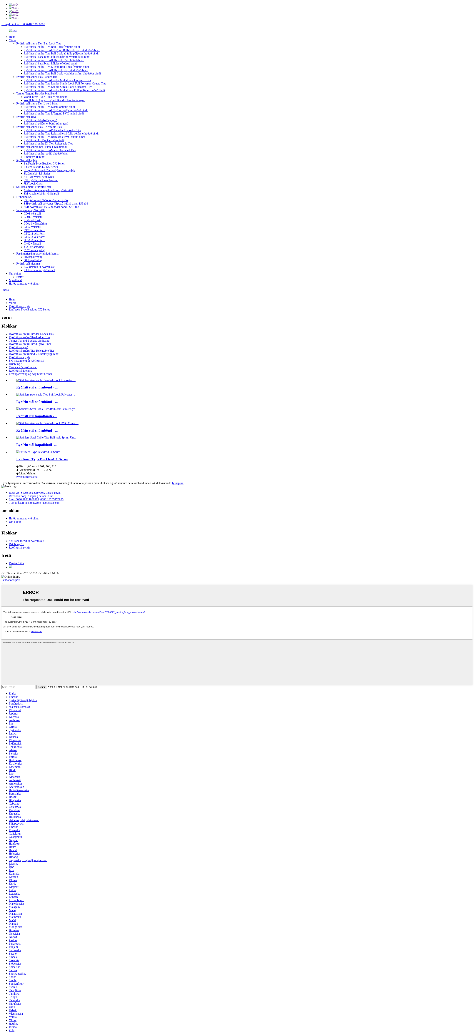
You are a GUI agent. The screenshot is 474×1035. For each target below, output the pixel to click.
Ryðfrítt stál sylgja (26, 160)
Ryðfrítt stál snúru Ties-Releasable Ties (39, 126)
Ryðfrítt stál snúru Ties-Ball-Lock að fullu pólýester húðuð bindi (61, 53)
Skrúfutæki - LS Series (37, 173)
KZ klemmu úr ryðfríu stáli (39, 266)
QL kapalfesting (33, 260)
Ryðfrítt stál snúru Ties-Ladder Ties (36, 76)
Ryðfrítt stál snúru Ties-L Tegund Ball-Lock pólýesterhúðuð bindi (62, 50)
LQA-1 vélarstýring (35, 223)
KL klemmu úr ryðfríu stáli (39, 270)
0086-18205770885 (52, 499)
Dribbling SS (24, 196)
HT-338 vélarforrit (34, 240)
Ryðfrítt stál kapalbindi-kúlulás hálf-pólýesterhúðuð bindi (57, 56)
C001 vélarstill (32, 213)
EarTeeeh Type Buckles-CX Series (44, 163)
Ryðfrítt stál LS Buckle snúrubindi (44, 140)
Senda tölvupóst (10, 580)
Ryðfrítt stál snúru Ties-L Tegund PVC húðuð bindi (54, 113)
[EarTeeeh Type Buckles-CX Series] (38, 451)
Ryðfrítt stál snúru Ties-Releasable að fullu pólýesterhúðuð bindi (61, 133)
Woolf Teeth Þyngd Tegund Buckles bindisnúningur (54, 100)
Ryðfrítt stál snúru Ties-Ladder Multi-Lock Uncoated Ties (57, 80)
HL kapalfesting (33, 256)
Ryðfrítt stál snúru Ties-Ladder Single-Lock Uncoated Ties (58, 86)
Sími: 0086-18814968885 (24, 499)
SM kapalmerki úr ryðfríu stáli (33, 186)
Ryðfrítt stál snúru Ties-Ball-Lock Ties (38, 43)
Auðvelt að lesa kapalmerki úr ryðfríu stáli (48, 190)
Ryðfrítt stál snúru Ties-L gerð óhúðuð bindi (49, 106)
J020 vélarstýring (34, 246)
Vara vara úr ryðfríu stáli (30, 210)
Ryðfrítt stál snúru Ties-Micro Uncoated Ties (50, 150)
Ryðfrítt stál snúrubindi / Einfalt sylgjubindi (41, 146)
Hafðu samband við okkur (24, 283)
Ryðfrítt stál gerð (26, 116)
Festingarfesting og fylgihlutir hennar (37, 253)
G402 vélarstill (32, 243)
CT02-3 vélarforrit (34, 236)
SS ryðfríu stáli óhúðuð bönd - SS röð (46, 200)
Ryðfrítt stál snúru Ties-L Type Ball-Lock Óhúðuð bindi (56, 66)
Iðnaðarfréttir (16, 563)
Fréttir (19, 276)
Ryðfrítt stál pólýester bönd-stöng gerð (46, 123)
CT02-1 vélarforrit (34, 230)
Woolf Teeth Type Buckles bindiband (45, 96)
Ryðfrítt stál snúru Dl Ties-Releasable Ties (48, 143)
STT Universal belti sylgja (39, 176)
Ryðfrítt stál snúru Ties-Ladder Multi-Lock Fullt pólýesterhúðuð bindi (64, 90)
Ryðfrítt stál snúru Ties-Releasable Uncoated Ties (52, 130)
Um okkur (15, 273)
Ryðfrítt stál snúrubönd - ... (37, 387)
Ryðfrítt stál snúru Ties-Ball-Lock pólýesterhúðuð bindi (56, 70)
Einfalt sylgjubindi (34, 156)
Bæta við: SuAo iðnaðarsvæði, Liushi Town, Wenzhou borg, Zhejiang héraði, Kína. (35, 494)
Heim (12, 36)
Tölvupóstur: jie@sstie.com (25, 502)
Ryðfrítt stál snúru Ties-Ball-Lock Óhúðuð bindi (52, 46)
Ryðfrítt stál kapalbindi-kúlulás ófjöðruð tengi (50, 63)
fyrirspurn (22, 476)
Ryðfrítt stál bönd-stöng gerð (40, 120)
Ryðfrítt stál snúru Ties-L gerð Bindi (37, 103)
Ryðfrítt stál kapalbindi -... (36, 416)
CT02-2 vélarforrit (34, 233)
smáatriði (33, 476)
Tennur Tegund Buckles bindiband (36, 93)
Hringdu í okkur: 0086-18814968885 (23, 24)
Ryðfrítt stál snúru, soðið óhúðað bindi (46, 153)
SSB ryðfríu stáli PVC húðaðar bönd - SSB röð (51, 206)
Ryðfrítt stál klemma (28, 263)
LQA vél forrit (32, 220)
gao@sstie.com (51, 502)
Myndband (15, 280)
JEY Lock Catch (33, 183)
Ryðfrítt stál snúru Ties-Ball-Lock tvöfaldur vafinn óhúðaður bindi (62, 73)
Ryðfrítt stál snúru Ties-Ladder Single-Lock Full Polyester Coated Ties (65, 83)
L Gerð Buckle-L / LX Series (41, 166)
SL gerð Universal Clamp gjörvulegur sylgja (49, 170)
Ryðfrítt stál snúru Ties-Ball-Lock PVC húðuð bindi (54, 60)
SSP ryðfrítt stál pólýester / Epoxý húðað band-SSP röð (56, 203)
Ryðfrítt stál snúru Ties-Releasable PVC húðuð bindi (54, 136)
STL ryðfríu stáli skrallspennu (41, 180)
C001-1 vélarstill (33, 216)
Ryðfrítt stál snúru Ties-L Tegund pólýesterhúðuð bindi (56, 110)
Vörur (12, 40)
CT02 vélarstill (32, 226)
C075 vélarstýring (34, 250)
